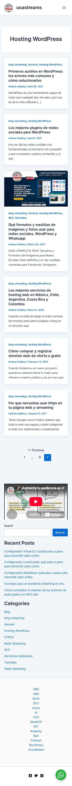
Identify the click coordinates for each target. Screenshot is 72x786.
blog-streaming (17, 64)
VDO (36, 717)
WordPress (36, 745)
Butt (36, 736)
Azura (36, 708)
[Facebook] (30, 775)
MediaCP (36, 722)
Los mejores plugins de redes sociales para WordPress (33, 129)
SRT (36, 726)
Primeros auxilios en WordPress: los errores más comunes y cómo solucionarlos (35, 75)
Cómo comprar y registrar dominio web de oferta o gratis (34, 353)
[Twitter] (36, 775)
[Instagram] (42, 775)
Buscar (60, 532)
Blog (7, 612)
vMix (36, 694)
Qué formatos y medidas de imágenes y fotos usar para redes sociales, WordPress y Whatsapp (32, 231)
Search (8, 525)
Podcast (36, 740)
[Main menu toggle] (64, 8)
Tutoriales (21, 217)
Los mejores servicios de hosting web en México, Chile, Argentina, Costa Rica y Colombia (34, 297)
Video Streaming (15, 669)
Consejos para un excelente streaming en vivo (34, 583)
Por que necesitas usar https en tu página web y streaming (35, 405)
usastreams (29, 7)
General (33, 64)
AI (36, 712)
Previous (36, 450)
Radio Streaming (15, 643)
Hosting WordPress (50, 64)
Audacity (36, 731)
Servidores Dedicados (18, 656)
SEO (10, 217)
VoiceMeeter (36, 749)
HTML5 (9, 637)
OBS (36, 689)
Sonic (36, 698)
